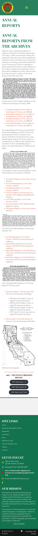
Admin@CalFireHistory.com (19, 479)
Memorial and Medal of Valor (12, 428)
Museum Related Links (9, 444)
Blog (3, 437)
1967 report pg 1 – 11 (19, 382)
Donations (5, 434)
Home (4, 425)
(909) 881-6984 (22, 467)
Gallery (4, 447)
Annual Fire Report (12, 204)
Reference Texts (7, 441)
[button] (26, 7)
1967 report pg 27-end (19, 392)
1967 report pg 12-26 (19, 387)
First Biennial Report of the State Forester (21, 179)
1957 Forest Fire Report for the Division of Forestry (19, 372)
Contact (4, 450)
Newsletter (5, 431)
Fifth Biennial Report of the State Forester (21, 208)
